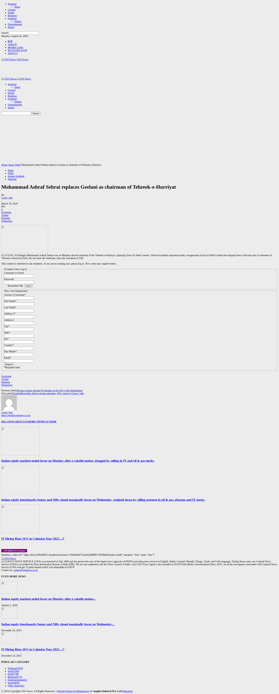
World (11, 12)
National (12, 4)
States (17, 6)
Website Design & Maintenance (73, 691)
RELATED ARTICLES (14, 421)
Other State (16, 685)
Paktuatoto (127, 691)
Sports (11, 27)
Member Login (15, 47)
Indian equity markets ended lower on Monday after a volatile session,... (48, 599)
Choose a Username (15, 294)
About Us (13, 53)
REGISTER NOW (17, 50)
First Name (10, 301)
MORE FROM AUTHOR (42, 421)
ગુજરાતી (12, 44)
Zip (6, 338)
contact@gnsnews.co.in (25, 570)
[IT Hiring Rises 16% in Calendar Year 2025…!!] (20, 532)
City (7, 326)
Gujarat (11, 9)
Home (4, 164)
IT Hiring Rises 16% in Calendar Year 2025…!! (32, 538)
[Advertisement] (139, 139)
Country (9, 345)
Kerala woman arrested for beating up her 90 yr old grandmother (50, 390)
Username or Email (14, 272)
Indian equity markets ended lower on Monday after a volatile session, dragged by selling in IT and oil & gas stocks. (78, 460)
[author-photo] (9, 409)
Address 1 (10, 313)
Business (12, 15)
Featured (12, 18)
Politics (18, 21)
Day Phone (10, 351)
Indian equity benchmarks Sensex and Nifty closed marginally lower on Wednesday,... (58, 624)
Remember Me (15, 285)
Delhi (18, 164)
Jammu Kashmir (16, 176)
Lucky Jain (7, 197)
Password (9, 279)
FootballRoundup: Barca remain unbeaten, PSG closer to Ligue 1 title (48, 393)
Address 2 (9, 320)
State (7, 332)
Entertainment (15, 24)
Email (7, 357)
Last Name (10, 307)
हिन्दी (10, 41)
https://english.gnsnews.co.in (16, 415)
